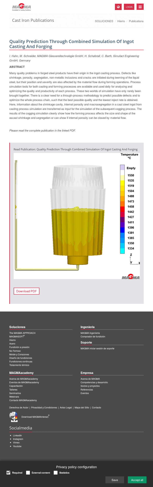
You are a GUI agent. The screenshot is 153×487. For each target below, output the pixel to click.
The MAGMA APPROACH (22, 332)
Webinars (14, 396)
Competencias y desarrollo (94, 382)
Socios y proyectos (90, 385)
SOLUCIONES (104, 21)
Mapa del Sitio (82, 407)
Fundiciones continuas (20, 361)
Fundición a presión (19, 347)
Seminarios (15, 393)
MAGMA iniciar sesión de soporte (97, 348)
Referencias (87, 389)
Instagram (18, 438)
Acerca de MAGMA (90, 378)
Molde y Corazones (19, 354)
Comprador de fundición (93, 336)
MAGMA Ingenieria (90, 332)
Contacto (96, 407)
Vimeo (16, 442)
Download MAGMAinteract (35, 416)
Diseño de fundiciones (20, 357)
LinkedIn (17, 435)
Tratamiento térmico (19, 364)
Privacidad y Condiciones (44, 407)
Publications (136, 21)
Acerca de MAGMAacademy (23, 378)
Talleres (13, 389)
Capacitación (16, 385)
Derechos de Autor (18, 407)
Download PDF (26, 291)
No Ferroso (15, 350)
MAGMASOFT (17, 336)
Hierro (121, 21)
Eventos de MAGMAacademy (24, 382)
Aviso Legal (66, 407)
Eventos (85, 393)
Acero (12, 343)
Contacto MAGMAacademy (23, 400)
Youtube (17, 446)
